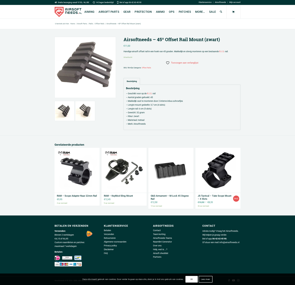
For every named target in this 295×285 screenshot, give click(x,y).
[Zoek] (221, 12)
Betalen (107, 230)
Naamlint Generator (162, 241)
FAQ (106, 253)
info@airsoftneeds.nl (229, 242)
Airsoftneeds (220, 2)
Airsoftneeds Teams (162, 238)
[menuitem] (205, 2)
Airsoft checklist (160, 253)
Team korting (159, 234)
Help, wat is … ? (160, 249)
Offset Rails (146, 68)
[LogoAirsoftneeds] (68, 12)
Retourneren (110, 238)
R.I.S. (221, 51)
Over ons (157, 245)
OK (191, 279)
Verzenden (109, 234)
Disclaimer (109, 249)
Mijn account (234, 2)
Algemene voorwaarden (115, 241)
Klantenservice (205, 2)
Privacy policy (110, 245)
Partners (157, 257)
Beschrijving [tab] (132, 81)
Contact (157, 230)
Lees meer (205, 279)
